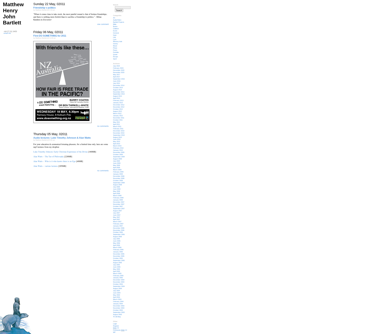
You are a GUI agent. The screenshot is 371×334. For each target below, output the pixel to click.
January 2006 (118, 252)
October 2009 (118, 154)
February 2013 (118, 100)
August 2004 (117, 288)
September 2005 (119, 260)
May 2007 (116, 217)
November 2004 (118, 282)
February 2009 (118, 172)
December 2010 (118, 131)
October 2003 (118, 310)
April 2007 (116, 219)
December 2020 (118, 70)
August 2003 (117, 314)
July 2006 (116, 239)
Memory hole (117, 41)
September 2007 (119, 208)
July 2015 (116, 83)
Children (116, 28)
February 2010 (118, 148)
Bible (114, 24)
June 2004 (116, 293)
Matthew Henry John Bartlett (13, 13)
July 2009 (116, 161)
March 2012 (117, 113)
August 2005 (117, 262)
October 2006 (118, 232)
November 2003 (118, 308)
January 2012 (118, 115)
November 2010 (118, 133)
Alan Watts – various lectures (45, 166)
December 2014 (118, 85)
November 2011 (118, 118)
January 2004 (118, 304)
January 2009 (118, 174)
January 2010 (118, 150)
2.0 (116, 328)
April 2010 (116, 144)
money (115, 44)
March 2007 (117, 221)
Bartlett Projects (118, 22)
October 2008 (118, 180)
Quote (115, 54)
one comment (103, 24)
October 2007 (118, 206)
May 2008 (116, 191)
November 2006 (118, 230)
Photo (115, 48)
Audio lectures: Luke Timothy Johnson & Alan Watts (62, 138)
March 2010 (117, 146)
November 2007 (118, 204)
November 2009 (118, 152)
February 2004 (118, 301)
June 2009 (116, 163)
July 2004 (116, 291)
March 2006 (117, 247)
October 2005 (118, 258)
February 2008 (118, 198)
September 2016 (119, 79)
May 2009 (116, 165)
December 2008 (118, 176)
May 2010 (116, 141)
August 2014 (117, 90)
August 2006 (117, 236)
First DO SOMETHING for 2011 (49, 36)
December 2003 (118, 306)
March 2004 (117, 299)
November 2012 (118, 107)
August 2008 (117, 185)
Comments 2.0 (120, 330)
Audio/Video (117, 20)
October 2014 (118, 87)
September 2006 (119, 234)
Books (115, 26)
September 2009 (119, 157)
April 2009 (116, 167)
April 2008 (116, 193)
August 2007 (117, 211)
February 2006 (118, 249)
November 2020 (118, 72)
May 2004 (116, 295)
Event (115, 31)
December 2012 (118, 105)
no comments (103, 126)
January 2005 (118, 278)
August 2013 (117, 96)
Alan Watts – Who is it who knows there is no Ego (54, 161)
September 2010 (119, 135)
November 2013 (118, 92)
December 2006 (118, 228)
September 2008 (119, 183)
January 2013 (118, 102)
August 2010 (117, 137)
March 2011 (117, 126)
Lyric (115, 39)
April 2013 (116, 98)
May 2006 (116, 243)
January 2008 (118, 200)
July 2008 (116, 187)
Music (115, 46)
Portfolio (116, 52)
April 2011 (116, 124)
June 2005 (116, 267)
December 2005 (118, 254)
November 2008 (118, 178)
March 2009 (117, 170)
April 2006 (116, 245)
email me (7, 33)
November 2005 (118, 256)
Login (115, 324)
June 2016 (116, 81)
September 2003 (119, 312)
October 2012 (118, 109)
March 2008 (117, 195)
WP (114, 332)
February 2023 (118, 68)
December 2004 (118, 280)
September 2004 (119, 286)
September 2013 (119, 94)
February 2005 (118, 275)
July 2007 (116, 213)
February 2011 (118, 128)
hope (115, 35)
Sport (115, 59)
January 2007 (118, 226)
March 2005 (117, 273)
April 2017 (116, 77)
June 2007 (116, 215)
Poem (115, 50)
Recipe (115, 57)
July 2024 (116, 66)
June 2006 (116, 241)
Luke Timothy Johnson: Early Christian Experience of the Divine (60, 151)
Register (116, 326)
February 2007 (118, 224)
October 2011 (118, 120)
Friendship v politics (44, 8)
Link (114, 37)
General (116, 33)
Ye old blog (117, 317)
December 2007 (118, 202)
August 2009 (117, 159)
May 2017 (116, 74)
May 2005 (116, 269)
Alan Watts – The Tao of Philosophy (48, 156)
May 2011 (116, 122)
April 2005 (116, 271)
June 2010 (116, 139)
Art (114, 18)
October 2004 (118, 284)
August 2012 (117, 111)
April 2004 (116, 297)
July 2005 (116, 265)
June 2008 (116, 189)
